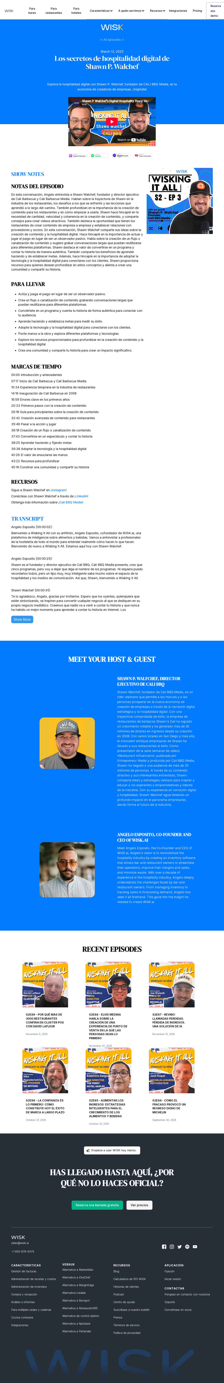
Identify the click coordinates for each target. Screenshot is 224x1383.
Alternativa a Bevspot (76, 1300)
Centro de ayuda (124, 1302)
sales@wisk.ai (20, 1243)
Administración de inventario (29, 1286)
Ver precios (139, 1205)
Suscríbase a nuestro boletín (131, 1309)
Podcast (118, 1294)
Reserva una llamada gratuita (97, 1205)
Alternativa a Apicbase (76, 1323)
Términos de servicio (126, 1325)
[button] (100, 10)
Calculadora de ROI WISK (129, 1279)
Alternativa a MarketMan (77, 1269)
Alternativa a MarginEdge (78, 1285)
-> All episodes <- (112, 39)
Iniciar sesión (172, 1279)
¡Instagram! (59, 490)
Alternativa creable (74, 1293)
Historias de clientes (126, 1286)
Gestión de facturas (23, 1271)
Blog (116, 1271)
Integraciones (19, 1325)
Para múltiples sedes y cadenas (31, 1309)
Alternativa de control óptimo (80, 1316)
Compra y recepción (24, 1294)
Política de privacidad (126, 1333)
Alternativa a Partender (76, 1331)
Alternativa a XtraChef (76, 1277)
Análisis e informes (23, 1302)
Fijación (169, 1271)
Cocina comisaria (22, 1317)
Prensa (117, 1317)
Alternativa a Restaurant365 (80, 1308)
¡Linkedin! (81, 496)
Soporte (169, 1302)
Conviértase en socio (178, 1309)
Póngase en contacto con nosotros (187, 1294)
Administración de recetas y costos (33, 1279)
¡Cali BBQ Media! (70, 502)
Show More (22, 619)
